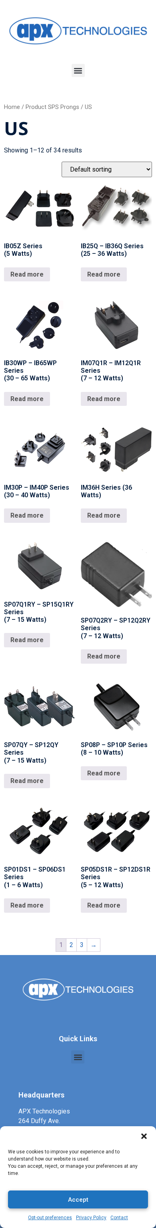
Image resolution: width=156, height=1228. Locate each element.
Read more (27, 274)
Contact (119, 1217)
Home (12, 107)
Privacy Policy (91, 1217)
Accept (78, 1199)
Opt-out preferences (50, 1217)
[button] (144, 1136)
